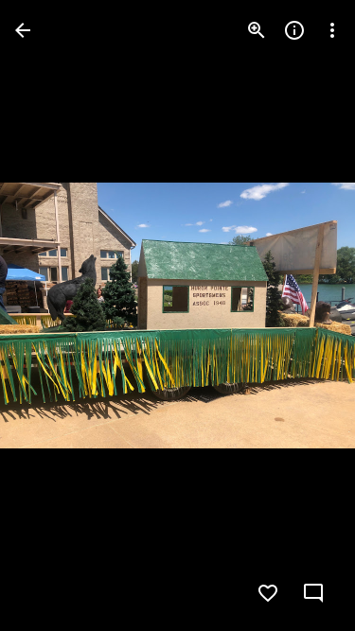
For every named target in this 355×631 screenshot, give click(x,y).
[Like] (268, 593)
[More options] (332, 30)
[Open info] (294, 30)
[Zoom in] (256, 30)
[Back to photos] (22, 30)
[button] (53, 315)
